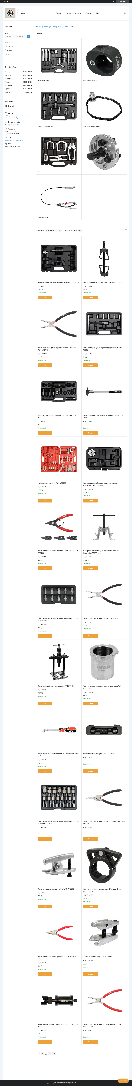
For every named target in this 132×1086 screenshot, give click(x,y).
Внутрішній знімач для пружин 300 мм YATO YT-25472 (103, 282)
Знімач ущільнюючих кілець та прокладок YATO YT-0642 (103, 416)
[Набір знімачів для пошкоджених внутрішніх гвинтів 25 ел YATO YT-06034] (59, 797)
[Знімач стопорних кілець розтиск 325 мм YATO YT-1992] (59, 933)
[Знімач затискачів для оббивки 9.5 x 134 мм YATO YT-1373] (59, 730)
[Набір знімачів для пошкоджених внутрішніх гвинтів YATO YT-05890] (59, 594)
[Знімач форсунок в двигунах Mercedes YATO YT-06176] (59, 258)
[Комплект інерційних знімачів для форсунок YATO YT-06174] (59, 391)
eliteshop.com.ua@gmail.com (14, 140)
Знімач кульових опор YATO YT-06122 (97, 957)
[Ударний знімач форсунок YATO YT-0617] (104, 730)
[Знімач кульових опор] (59, 106)
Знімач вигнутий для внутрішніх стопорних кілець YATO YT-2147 (57, 349)
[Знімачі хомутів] (59, 197)
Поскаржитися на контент (60, 1084)
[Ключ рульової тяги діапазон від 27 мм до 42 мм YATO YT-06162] (104, 865)
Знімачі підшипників (44, 172)
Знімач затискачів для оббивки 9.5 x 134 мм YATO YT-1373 (58, 755)
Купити (45, 297)
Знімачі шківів (88, 172)
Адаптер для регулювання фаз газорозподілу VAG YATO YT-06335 (102, 687)
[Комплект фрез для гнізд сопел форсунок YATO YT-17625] (104, 324)
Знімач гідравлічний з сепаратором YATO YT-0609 (56, 686)
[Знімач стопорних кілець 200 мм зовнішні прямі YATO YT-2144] (104, 797)
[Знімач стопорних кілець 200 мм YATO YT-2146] (104, 594)
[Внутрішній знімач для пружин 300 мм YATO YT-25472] (104, 258)
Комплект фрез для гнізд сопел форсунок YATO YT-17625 (103, 349)
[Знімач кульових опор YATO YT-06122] (104, 933)
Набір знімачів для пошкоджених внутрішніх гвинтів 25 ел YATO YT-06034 (58, 822)
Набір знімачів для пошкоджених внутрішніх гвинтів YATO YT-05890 (58, 619)
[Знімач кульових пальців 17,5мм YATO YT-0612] (59, 865)
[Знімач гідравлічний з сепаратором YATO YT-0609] (59, 662)
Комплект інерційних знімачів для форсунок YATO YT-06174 (58, 416)
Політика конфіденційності (77, 1084)
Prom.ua (76, 1082)
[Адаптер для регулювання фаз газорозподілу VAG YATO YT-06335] (104, 662)
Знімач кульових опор (45, 126)
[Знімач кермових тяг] (104, 60)
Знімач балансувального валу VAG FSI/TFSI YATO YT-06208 (58, 1025)
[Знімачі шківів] (104, 152)
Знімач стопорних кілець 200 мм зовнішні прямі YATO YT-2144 (104, 822)
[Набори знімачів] (59, 60)
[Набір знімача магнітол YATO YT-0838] (59, 459)
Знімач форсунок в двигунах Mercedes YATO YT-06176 (58, 282)
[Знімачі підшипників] (59, 152)
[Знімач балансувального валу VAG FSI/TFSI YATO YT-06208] (59, 1000)
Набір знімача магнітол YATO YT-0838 (52, 483)
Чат (125, 1080)
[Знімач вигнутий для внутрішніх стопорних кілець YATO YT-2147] (59, 324)
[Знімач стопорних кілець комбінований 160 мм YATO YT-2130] (59, 527)
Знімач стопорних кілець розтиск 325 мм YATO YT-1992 (57, 958)
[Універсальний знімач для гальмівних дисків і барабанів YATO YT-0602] (104, 527)
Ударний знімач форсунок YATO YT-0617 (98, 754)
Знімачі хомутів (43, 217)
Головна (58, 13)
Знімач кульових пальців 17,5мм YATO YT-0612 (56, 889)
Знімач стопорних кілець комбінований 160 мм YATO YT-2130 (58, 552)
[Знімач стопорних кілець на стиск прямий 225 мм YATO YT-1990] (104, 1000)
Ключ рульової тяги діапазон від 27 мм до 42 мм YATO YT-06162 (102, 890)
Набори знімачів (43, 80)
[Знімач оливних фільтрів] (104, 106)
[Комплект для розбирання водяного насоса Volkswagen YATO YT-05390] (104, 459)
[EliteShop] (10, 13)
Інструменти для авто (60, 27)
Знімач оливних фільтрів (91, 126)
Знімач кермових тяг (90, 80)
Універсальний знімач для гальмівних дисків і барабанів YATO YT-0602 (101, 552)
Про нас (88, 13)
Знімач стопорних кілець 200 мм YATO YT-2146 (101, 618)
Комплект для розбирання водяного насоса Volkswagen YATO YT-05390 (100, 484)
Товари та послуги (73, 13)
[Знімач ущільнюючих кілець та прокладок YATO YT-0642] (104, 391)
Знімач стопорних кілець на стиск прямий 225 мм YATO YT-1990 (102, 1025)
